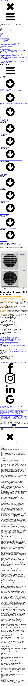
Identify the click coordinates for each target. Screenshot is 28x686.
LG (13, 103)
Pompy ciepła (8, 43)
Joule (11, 160)
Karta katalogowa (4, 334)
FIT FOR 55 (2, 50)
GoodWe (7, 90)
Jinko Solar (10, 103)
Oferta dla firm (24, 351)
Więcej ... (17, 51)
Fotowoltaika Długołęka (7, 413)
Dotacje (1, 34)
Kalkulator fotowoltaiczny (15, 351)
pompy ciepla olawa (13, 411)
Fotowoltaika (3, 43)
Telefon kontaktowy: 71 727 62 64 (19, 362)
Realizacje (2, 30)
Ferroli (8, 160)
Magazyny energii (15, 43)
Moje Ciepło (17, 54)
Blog (1, 35)
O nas (6, 30)
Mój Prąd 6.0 (12, 54)
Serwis (1, 352)
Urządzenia (11, 117)
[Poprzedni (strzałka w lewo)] (2, 343)
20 (6, 343)
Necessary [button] (3, 676)
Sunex (17, 160)
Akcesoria (6, 117)
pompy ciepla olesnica (16, 410)
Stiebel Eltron (16, 173)
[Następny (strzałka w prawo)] (25, 343)
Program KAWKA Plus (5, 49)
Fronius (3, 90)
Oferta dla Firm (13, 44)
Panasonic (9, 134)
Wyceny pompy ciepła (5, 61)
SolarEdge (19, 90)
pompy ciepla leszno (15, 408)
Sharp (23, 103)
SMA (13, 90)
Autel (8, 228)
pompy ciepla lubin (7, 410)
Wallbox (11, 228)
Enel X (14, 228)
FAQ (3, 349)
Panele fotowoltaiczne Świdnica (10, 417)
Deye (8, 89)
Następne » (9, 343)
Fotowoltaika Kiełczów (8, 419)
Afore (5, 89)
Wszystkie (2, 89)
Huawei (10, 90)
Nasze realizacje (3, 46)
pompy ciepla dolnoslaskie (5, 408)
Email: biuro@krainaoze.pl (6, 362)
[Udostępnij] (20, 1)
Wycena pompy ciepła (5, 351)
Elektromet (6, 173)
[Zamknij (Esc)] (23, 1)
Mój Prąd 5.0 (12, 55)
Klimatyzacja (7, 44)
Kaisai (5, 134)
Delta (5, 160)
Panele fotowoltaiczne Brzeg (12, 416)
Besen (5, 228)
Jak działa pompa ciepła (10, 51)
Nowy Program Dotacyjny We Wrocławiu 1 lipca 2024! (12, 57)
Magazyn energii (15, 345)
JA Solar (6, 103)
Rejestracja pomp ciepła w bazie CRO (13, 50)
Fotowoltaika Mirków (10, 415)
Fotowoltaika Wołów (7, 418)
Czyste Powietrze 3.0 (4, 54)
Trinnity (20, 160)
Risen (21, 103)
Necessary (5, 677)
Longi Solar (17, 103)
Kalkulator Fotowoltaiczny (15, 61)
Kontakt (9, 30)
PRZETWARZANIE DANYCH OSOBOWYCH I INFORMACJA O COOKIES (11, 407)
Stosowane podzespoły (12, 46)
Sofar (16, 90)
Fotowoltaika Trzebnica (17, 418)
